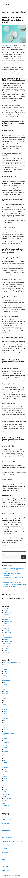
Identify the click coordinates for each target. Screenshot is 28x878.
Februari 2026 (7, 612)
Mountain (6, 755)
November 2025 (7, 617)
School (5, 776)
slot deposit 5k (6, 852)
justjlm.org (5, 45)
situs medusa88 (6, 823)
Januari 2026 (6, 614)
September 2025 (7, 621)
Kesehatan (6, 742)
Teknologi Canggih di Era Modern (12, 582)
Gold (4, 722)
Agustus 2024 (6, 643)
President (5, 767)
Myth (4, 758)
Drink (4, 707)
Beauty (9, 545)
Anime (5, 668)
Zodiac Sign (6, 805)
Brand (5, 677)
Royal (4, 774)
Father (5, 713)
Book (4, 675)
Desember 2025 (7, 616)
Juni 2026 (5, 608)
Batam (5, 669)
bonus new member (7, 837)
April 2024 (6, 650)
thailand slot (5, 863)
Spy (4, 787)
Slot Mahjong (5, 866)
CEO (4, 686)
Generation (6, 718)
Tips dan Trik (6, 794)
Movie (5, 756)
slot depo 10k (5, 870)
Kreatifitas (6, 745)
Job (4, 740)
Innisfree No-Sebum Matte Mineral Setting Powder (12, 20)
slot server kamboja (7, 819)
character (5, 687)
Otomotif (5, 764)
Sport (4, 785)
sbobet (4, 855)
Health (5, 727)
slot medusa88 (6, 830)
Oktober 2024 (7, 639)
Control (13, 545)
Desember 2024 (7, 636)
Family (5, 711)
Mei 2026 (5, 610)
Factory (5, 709)
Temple (5, 793)
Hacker (5, 724)
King (4, 744)
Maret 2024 (6, 652)
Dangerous (6, 702)
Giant (4, 720)
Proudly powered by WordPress (13, 875)
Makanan (5, 751)
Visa (4, 800)
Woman (5, 802)
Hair (4, 726)
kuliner (5, 747)
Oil (9, 547)
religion (5, 769)
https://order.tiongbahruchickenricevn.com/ (13, 841)
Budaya (5, 678)
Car (4, 682)
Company (5, 693)
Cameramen (6, 680)
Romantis (5, 773)
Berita (5, 673)
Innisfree (17, 545)
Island (5, 738)
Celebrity (5, 684)
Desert (5, 706)
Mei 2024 (5, 648)
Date (4, 704)
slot (3, 834)
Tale (4, 791)
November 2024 (7, 637)
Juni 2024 (5, 646)
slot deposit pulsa (6, 845)
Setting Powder (13, 547)
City (4, 689)
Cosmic (5, 695)
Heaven (5, 731)
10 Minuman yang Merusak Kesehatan (13, 662)
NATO (5, 760)
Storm (5, 789)
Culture (5, 700)
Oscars (5, 762)
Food (4, 715)
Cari (3, 554)
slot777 (4, 816)
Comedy (5, 691)
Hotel (4, 736)
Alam (4, 664)
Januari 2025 (6, 634)
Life (4, 749)
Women (5, 803)
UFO (4, 796)
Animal (5, 666)
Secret (5, 780)
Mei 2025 (5, 626)
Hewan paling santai (8, 733)
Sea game (5, 778)
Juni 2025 (5, 625)
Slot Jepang (6, 784)
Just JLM (5, 4)
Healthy (5, 729)
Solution (19, 547)
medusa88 (4, 848)
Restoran (5, 771)
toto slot (4, 826)
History (5, 735)
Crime (5, 698)
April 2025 (6, 628)
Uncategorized (7, 798)
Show (4, 782)
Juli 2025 (5, 623)
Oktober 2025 (7, 619)
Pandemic (6, 765)
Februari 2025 (7, 632)
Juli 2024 (5, 645)
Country (5, 697)
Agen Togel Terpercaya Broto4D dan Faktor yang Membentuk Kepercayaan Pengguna (13, 573)
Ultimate (23, 547)
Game (4, 716)
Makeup (5, 753)
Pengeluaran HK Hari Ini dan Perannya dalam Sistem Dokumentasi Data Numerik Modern (14, 579)
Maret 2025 (6, 630)
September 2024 (7, 641)
